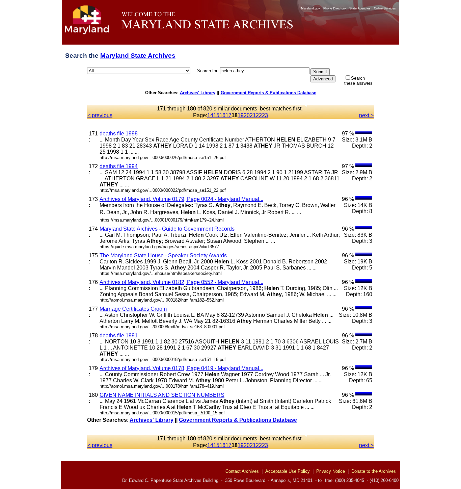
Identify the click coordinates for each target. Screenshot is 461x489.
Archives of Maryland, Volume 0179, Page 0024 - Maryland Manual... (181, 199)
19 (241, 115)
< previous (99, 115)
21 (253, 115)
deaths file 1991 (119, 335)
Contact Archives (242, 471)
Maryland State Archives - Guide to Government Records (167, 229)
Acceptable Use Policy (287, 471)
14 (210, 115)
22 (259, 115)
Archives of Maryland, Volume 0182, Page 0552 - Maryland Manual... (181, 282)
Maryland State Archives (137, 55)
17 (228, 115)
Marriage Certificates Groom (133, 309)
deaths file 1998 (119, 133)
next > (366, 115)
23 (265, 115)
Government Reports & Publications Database (268, 92)
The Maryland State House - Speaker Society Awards (163, 255)
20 (247, 115)
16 (222, 115)
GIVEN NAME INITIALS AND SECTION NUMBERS (162, 395)
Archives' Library (197, 92)
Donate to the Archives (373, 471)
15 (216, 115)
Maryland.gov (310, 8)
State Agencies (360, 8)
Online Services (385, 8)
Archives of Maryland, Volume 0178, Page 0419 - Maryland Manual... (181, 368)
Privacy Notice (330, 471)
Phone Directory (334, 8)
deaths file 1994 (119, 166)
